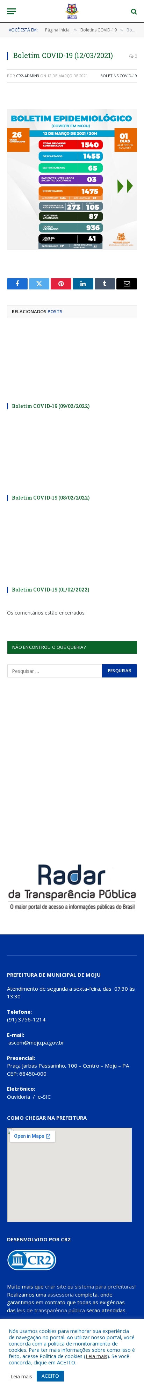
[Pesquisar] (133, 11)
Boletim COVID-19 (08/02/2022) (50, 497)
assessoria (61, 1294)
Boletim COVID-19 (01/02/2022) (50, 589)
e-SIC (44, 1096)
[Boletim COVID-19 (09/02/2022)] (72, 362)
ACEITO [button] (50, 1375)
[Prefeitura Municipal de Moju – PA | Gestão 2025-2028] (72, 11)
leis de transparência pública (51, 1310)
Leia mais (96, 1355)
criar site (55, 1286)
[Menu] (11, 11)
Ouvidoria (18, 1096)
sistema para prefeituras (105, 1286)
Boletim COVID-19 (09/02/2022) (50, 406)
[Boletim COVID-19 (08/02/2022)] (72, 454)
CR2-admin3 (27, 75)
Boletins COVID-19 (118, 75)
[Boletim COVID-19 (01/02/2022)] (72, 546)
